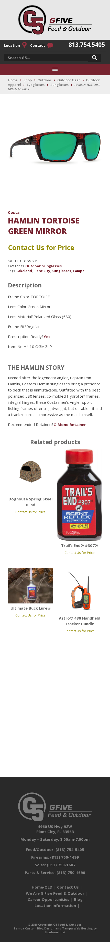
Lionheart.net (55, 932)
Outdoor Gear (68, 80)
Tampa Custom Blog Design (34, 928)
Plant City (42, 270)
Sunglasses (59, 84)
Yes (46, 336)
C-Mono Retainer (69, 424)
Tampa (78, 270)
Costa (13, 212)
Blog (78, 899)
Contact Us (68, 887)
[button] (94, 58)
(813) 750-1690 (71, 872)
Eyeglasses (36, 84)
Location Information (55, 905)
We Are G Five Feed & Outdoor (55, 893)
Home (13, 80)
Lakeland (24, 270)
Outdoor (44, 80)
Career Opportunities (48, 899)
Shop (28, 80)
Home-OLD (42, 887)
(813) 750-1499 (64, 857)
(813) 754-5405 (70, 849)
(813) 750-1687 (61, 864)
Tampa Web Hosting (77, 928)
